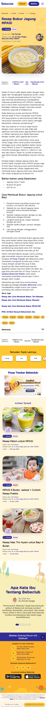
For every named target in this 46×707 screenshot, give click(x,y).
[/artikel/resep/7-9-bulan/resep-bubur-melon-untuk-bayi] (23, 419)
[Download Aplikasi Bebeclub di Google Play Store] (13, 676)
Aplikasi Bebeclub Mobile (13, 274)
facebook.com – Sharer (37, 83)
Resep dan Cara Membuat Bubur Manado (20, 300)
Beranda (5, 13)
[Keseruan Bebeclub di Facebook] (23, 667)
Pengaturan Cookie (12, 704)
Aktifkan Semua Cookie (34, 704)
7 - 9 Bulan (31, 13)
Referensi (6, 330)
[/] (7, 4)
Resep (21, 13)
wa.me (27, 83)
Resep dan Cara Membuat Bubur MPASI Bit (21, 306)
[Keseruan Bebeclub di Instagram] (17, 667)
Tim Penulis (16, 34)
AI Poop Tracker (17, 259)
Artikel (13, 13)
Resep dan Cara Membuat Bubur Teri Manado (22, 297)
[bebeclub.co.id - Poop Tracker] (23, 396)
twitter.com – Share (18, 83)
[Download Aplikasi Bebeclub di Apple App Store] (32, 676)
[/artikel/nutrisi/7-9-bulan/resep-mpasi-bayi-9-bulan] (23, 468)
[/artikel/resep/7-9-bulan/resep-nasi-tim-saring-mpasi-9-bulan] (23, 520)
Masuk (22, 4)
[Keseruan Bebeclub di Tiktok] (28, 667)
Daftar (34, 4)
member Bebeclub (28, 285)
